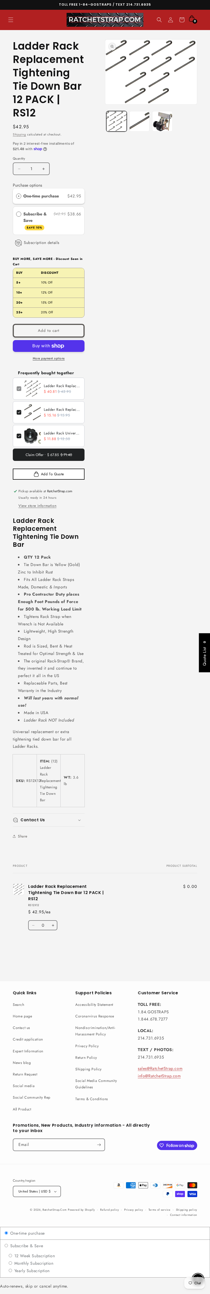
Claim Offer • (49, 454)
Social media (24, 1085)
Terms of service (160, 1210)
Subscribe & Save (35, 220)
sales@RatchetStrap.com (160, 1068)
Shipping (19, 134)
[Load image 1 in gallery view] (116, 121)
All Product (22, 1109)
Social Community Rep (31, 1097)
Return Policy (86, 1057)
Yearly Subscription (31, 1271)
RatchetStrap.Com (55, 1210)
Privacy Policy (87, 1046)
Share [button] (22, 836)
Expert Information (28, 1051)
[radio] (18, 196)
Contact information (183, 1215)
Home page (22, 1016)
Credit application (28, 1039)
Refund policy (109, 1210)
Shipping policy (186, 1210)
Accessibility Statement (94, 1004)
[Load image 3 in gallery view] (162, 121)
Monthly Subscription (33, 1263)
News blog (22, 1062)
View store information (37, 505)
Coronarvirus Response (94, 1016)
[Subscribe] (98, 1144)
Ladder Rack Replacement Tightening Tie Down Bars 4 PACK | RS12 (62, 409)
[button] (10, 19)
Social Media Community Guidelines (96, 1084)
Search (18, 1004)
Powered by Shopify (81, 1210)
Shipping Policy (88, 1069)
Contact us (21, 1027)
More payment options (49, 358)
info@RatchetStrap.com (159, 1076)
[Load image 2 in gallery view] (139, 121)
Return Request (25, 1074)
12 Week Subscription (34, 1256)
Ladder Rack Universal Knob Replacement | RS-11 (62, 433)
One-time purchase (41, 196)
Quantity (19, 158)
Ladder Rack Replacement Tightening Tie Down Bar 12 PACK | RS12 (62, 385)
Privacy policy (133, 1210)
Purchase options (27, 185)
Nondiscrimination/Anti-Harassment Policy (95, 1031)
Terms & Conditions (91, 1098)
